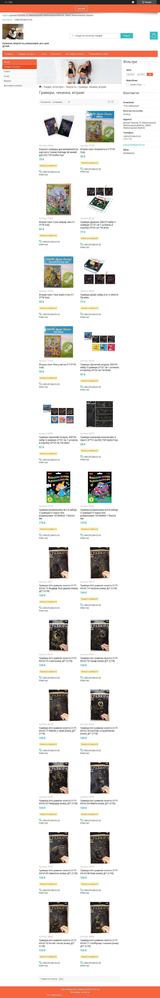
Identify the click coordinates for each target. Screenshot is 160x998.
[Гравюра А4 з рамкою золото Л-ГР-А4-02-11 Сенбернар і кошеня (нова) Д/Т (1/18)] (99, 917)
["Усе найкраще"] (12, 32)
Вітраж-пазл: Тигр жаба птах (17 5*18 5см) (56, 296)
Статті (7, 71)
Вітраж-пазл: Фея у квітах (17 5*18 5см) (57, 366)
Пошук (127, 36)
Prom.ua (95, 989)
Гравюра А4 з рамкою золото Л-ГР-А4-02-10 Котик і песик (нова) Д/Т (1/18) (58, 943)
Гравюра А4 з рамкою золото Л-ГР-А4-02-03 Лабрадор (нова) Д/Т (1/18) (58, 802)
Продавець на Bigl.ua (80, 992)
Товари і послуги (26, 53)
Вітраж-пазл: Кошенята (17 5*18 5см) (97, 150)
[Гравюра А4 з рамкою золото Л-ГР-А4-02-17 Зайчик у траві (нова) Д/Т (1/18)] (58, 705)
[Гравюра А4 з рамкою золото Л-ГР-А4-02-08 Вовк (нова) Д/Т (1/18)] (99, 848)
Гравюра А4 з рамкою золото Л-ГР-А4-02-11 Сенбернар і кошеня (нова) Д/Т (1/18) (99, 943)
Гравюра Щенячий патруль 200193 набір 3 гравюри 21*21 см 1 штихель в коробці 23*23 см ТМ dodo (99, 367)
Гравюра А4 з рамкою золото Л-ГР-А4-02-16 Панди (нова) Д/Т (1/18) (99, 659)
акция (81, 8)
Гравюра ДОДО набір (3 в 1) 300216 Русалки (99, 296)
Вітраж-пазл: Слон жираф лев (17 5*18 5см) (57, 223)
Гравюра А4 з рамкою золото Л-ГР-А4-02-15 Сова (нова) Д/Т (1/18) (58, 659)
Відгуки (7, 80)
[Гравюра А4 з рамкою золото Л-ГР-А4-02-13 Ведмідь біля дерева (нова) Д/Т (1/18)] (58, 563)
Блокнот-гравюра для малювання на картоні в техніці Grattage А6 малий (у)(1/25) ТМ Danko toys (58, 152)
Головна (9, 53)
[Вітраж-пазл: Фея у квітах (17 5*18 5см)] (58, 342)
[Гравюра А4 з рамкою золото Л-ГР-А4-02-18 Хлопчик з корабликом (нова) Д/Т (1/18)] (99, 705)
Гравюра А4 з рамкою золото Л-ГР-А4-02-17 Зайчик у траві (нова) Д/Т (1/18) (58, 731)
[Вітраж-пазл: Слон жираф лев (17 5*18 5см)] (58, 199)
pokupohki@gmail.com (134, 144)
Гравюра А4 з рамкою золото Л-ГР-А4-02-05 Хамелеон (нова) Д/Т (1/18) (58, 872)
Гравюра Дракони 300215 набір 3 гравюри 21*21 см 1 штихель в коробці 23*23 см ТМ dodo (97, 225)
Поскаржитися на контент (75, 995)
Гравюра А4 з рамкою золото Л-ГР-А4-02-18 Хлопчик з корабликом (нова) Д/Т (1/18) (99, 731)
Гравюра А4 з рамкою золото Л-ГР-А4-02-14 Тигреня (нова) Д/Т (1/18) (99, 587)
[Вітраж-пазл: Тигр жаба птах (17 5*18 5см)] (58, 272)
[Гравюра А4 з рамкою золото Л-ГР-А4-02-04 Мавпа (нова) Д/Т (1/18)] (99, 778)
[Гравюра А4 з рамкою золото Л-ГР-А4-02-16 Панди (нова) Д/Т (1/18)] (99, 635)
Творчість (71, 87)
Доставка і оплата (75, 53)
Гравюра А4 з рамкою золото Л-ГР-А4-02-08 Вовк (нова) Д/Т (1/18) (99, 872)
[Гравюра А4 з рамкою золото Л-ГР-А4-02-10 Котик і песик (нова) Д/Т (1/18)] (58, 917)
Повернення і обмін (98, 53)
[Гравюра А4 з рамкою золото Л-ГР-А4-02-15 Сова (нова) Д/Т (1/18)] (58, 635)
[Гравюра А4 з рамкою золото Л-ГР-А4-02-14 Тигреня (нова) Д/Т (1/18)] (99, 563)
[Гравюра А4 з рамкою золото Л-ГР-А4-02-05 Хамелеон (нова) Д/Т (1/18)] (58, 848)
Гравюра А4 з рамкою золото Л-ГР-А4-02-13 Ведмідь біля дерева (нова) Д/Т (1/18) (58, 588)
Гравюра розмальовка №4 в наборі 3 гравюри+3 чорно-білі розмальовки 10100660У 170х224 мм (99, 514)
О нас (44, 53)
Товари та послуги (53, 87)
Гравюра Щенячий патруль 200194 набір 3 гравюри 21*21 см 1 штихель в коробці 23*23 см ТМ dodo (58, 440)
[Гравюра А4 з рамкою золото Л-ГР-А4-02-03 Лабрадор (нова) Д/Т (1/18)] (58, 778)
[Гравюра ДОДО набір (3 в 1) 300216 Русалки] (99, 272)
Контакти (56, 53)
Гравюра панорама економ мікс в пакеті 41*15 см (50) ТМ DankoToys (99, 438)
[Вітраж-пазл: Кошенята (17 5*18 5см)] (99, 126)
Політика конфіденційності (101, 995)
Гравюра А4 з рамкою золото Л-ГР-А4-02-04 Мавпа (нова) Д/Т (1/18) (99, 802)
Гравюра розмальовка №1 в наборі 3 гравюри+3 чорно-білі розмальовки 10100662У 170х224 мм (58, 514)
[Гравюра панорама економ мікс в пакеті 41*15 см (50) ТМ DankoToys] (99, 414)
